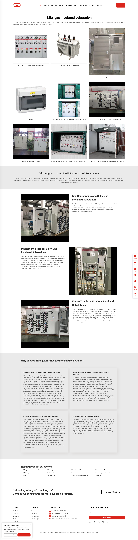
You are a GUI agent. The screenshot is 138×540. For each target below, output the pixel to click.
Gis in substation (52, 473)
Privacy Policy (90, 532)
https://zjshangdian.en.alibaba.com (66, 519)
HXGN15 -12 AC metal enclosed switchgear (31, 65)
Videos (85, 5)
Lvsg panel (98, 475)
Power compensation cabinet (103, 473)
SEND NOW (107, 518)
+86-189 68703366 (62, 513)
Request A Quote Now (113, 492)
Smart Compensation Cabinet (31, 161)
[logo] (17, 5)
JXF (107, 77)
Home (39, 5)
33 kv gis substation (76, 470)
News (70, 5)
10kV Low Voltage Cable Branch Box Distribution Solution (69, 119)
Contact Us (78, 5)
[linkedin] (107, 522)
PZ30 (31, 119)
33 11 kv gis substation (53, 470)
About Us (54, 5)
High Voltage (35, 516)
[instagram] (103, 522)
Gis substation (75, 473)
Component (34, 513)
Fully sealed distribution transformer (69, 65)
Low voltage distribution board (79, 475)
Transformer (35, 511)
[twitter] (98, 522)
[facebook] (112, 522)
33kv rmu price (51, 475)
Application (63, 5)
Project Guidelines (95, 5)
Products (46, 5)
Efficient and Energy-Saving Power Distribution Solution (107, 161)
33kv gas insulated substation (31, 470)
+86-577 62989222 (60, 511)
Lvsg (24, 475)
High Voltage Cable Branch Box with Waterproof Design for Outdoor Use (73, 161)
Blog (97, 532)
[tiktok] (94, 522)
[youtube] (90, 522)
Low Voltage (35, 519)
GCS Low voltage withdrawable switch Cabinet (107, 119)
